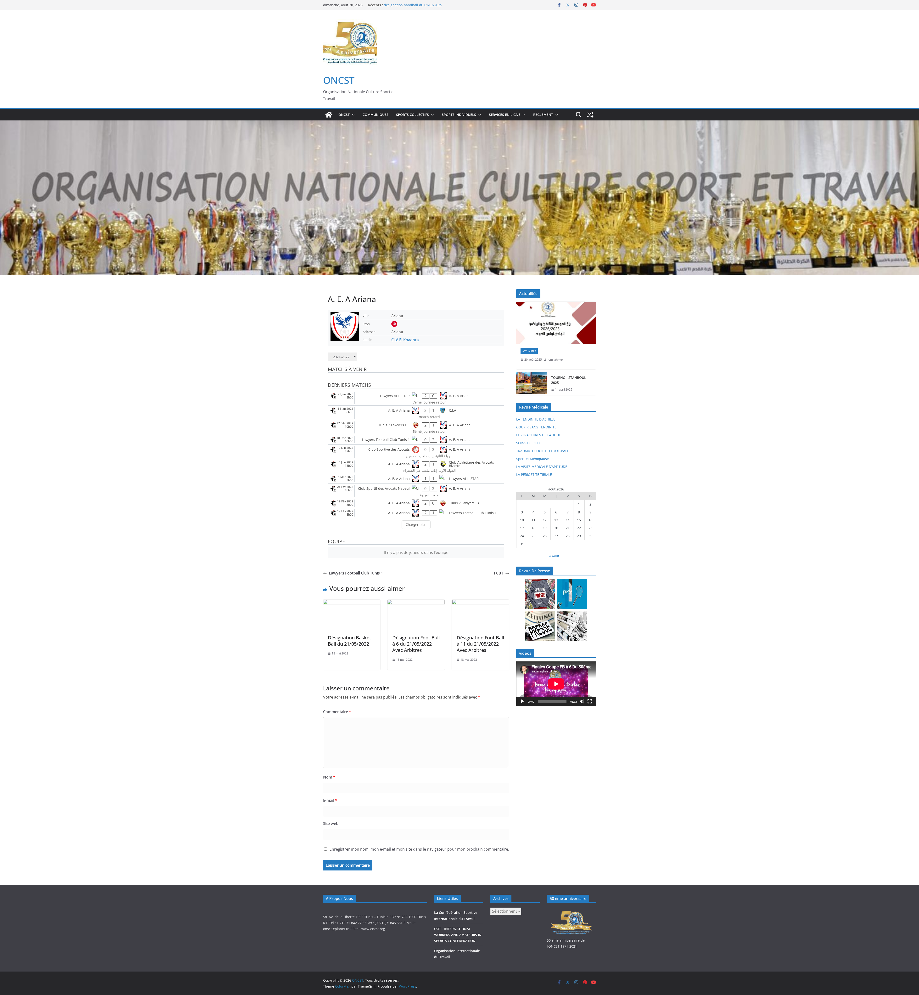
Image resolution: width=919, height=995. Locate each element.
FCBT (498, 573)
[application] (556, 683)
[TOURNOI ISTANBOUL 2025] (531, 383)
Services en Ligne (504, 114)
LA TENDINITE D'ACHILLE (535, 419)
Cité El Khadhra (405, 339)
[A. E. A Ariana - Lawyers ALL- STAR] (416, 478)
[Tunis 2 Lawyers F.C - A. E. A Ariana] (416, 427)
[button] (352, 114)
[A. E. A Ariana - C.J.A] (416, 413)
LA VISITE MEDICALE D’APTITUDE (541, 466)
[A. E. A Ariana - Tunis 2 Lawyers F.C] (416, 503)
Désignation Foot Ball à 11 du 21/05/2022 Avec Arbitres (480, 643)
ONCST (338, 80)
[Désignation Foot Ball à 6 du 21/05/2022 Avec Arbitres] (416, 603)
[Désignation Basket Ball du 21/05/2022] (351, 603)
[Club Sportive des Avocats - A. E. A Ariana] (416, 452)
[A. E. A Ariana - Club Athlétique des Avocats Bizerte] (416, 466)
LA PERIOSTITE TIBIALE (534, 474)
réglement (543, 114)
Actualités (529, 351)
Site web (330, 823)
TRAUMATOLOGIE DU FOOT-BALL (542, 451)
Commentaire (337, 711)
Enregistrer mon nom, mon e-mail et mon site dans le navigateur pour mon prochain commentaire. (419, 849)
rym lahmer (555, 360)
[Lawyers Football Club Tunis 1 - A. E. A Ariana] (416, 439)
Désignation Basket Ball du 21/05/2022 (349, 640)
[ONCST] (329, 114)
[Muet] (582, 701)
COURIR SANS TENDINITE (536, 427)
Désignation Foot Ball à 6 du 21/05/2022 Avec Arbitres (416, 643)
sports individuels (459, 114)
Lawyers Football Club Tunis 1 (356, 573)
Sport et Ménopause (532, 458)
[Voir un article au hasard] (590, 114)
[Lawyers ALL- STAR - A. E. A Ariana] (416, 398)
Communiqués (375, 114)
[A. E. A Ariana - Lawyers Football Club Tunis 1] (416, 513)
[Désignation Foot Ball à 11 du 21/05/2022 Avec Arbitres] (480, 603)
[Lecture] (522, 701)
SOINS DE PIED (528, 443)
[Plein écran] (589, 701)
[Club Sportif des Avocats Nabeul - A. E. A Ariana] (416, 491)
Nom (329, 777)
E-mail (330, 800)
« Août (554, 556)
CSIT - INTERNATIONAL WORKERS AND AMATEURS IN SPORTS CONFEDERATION (458, 935)
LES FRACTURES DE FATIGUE (538, 435)
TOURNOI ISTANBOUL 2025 (568, 380)
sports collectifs (412, 114)
